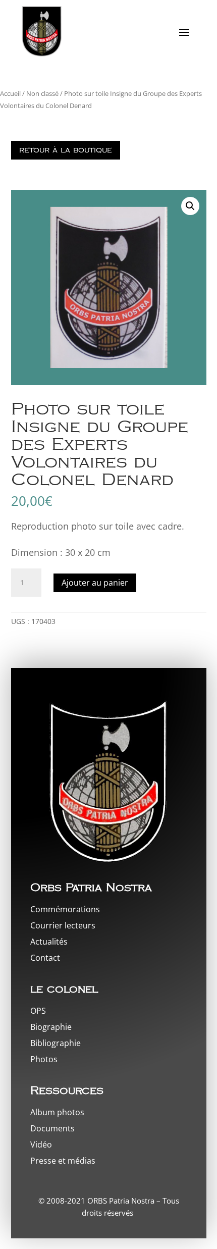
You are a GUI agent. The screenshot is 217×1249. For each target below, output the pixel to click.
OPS (38, 1010)
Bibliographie (55, 1043)
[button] (190, 206)
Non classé (42, 93)
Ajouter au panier (95, 582)
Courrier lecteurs (62, 925)
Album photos (57, 1112)
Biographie (51, 1026)
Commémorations (65, 909)
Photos (44, 1059)
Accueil (10, 93)
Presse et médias (62, 1160)
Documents (52, 1128)
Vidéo (41, 1144)
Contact (45, 957)
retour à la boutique (65, 150)
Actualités (49, 941)
